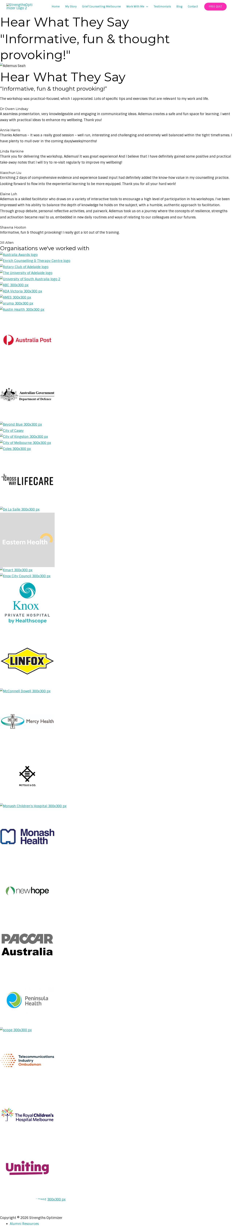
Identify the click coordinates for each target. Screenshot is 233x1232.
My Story (71, 6)
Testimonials (162, 6)
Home (56, 6)
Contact (193, 6)
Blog (179, 6)
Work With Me (135, 6)
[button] (215, 7)
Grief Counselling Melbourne (101, 6)
